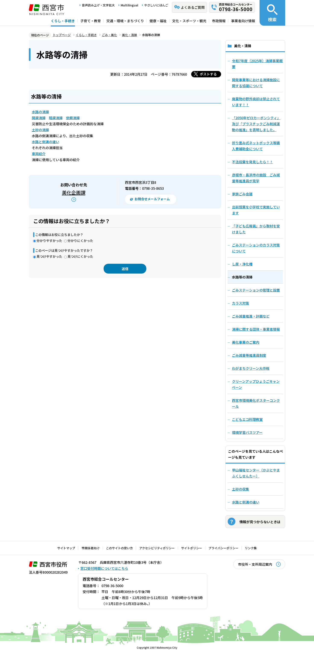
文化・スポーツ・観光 (189, 20)
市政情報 (219, 20)
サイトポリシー (191, 548)
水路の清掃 (40, 111)
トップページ (62, 35)
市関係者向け (91, 548)
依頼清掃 (73, 117)
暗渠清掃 (56, 117)
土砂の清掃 (40, 129)
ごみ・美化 (109, 35)
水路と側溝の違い (45, 141)
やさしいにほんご (156, 5)
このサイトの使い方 (119, 548)
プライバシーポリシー (223, 548)
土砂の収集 (240, 489)
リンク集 (251, 548)
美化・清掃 (129, 35)
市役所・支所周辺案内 (255, 564)
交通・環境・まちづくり (125, 20)
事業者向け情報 (243, 20)
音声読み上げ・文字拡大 (98, 5)
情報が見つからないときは (259, 521)
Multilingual (129, 5)
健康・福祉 (158, 20)
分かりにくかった (80, 240)
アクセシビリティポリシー (157, 548)
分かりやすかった (49, 240)
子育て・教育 (90, 20)
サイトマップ (66, 548)
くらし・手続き (63, 20)
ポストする (208, 74)
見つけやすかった (49, 256)
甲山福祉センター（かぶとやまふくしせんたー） (256, 473)
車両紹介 (38, 153)
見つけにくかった (80, 256)
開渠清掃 (38, 117)
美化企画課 (73, 192)
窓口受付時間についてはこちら (104, 568)
